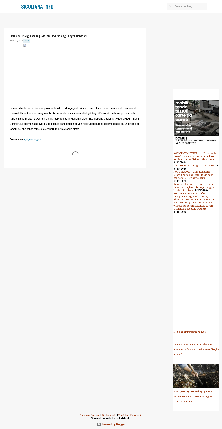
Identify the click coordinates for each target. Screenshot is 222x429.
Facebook (135, 415)
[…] (197, 145)
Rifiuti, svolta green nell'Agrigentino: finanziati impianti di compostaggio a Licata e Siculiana (194, 187)
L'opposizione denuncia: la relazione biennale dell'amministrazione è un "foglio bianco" (196, 349)
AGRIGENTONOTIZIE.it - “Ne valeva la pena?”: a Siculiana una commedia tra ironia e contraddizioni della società (194, 156)
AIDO (27, 41)
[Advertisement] (75, 195)
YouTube (123, 415)
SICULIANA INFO (37, 6)
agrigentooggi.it (32, 139)
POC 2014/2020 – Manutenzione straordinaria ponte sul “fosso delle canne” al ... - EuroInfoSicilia (193, 174)
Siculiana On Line (89, 415)
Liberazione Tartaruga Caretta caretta (194, 165)
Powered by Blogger (113, 424)
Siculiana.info (108, 415)
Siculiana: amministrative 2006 (189, 331)
